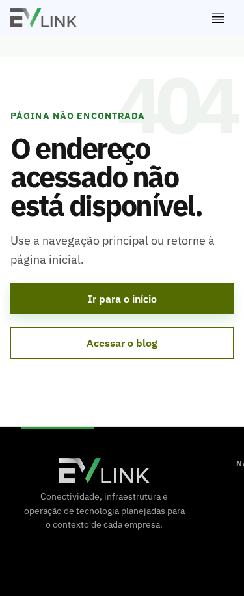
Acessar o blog (122, 342)
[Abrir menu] (218, 18)
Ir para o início (122, 298)
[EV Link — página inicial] (43, 17)
